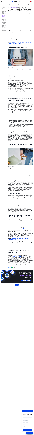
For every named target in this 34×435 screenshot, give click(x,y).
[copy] (14, 267)
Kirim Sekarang (27, 429)
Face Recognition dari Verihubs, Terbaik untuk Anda (4, 31)
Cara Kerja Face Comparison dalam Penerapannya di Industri (4, 12)
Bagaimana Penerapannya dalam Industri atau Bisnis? (4, 26)
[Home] (8, 4)
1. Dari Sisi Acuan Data (4, 20)
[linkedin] (11, 267)
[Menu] (1, 1)
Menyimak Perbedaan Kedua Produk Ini (4, 16)
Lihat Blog (17, 285)
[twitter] (9, 267)
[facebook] (8, 267)
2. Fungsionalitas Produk (4, 22)
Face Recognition (14, 7)
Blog (10, 4)
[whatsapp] (12, 267)
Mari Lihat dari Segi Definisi (3, 7)
